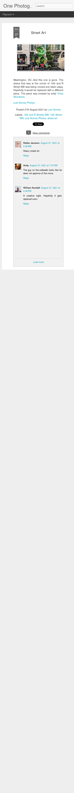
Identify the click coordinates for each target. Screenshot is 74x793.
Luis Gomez (54, 109)
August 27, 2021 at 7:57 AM (43, 165)
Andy (26, 165)
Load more (38, 262)
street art (52, 118)
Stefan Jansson (31, 142)
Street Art (38, 32)
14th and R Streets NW (36, 114)
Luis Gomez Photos (24, 102)
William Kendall (31, 187)
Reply (26, 155)
